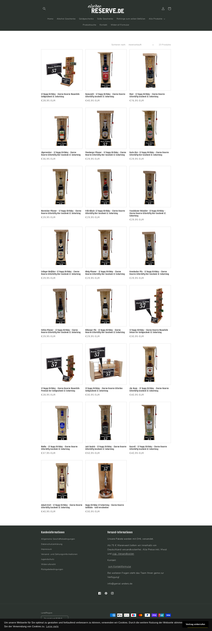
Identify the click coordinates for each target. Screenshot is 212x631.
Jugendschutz (47, 559)
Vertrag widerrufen (195, 624)
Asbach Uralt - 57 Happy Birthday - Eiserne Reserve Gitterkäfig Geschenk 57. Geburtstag (61, 506)
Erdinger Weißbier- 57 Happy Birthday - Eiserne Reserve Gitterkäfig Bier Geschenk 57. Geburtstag (61, 272)
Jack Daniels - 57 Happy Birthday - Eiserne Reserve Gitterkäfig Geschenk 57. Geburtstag (105, 447)
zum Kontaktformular (119, 566)
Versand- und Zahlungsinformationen (59, 554)
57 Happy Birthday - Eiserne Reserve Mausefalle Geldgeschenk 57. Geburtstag (60, 95)
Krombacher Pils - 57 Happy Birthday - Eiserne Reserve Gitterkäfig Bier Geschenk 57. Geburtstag (149, 272)
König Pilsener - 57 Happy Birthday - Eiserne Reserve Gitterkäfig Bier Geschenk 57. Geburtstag (105, 272)
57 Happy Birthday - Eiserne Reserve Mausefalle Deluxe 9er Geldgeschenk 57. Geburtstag (149, 331)
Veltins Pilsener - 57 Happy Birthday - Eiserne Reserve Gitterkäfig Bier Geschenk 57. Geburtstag (61, 331)
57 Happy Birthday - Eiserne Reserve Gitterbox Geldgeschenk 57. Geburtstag (104, 389)
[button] (44, 8)
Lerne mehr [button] (52, 626)
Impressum (46, 549)
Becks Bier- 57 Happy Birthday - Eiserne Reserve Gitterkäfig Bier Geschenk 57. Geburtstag (149, 153)
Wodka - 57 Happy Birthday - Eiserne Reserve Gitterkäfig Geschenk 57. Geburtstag (59, 447)
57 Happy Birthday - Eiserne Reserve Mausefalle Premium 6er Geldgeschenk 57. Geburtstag (60, 389)
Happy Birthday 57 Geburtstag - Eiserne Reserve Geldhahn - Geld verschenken (104, 506)
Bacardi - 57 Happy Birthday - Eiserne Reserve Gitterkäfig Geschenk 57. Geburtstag (148, 447)
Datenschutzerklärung (51, 544)
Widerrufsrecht (48, 564)
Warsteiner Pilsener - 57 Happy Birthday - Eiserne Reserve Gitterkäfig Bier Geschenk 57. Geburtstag (61, 212)
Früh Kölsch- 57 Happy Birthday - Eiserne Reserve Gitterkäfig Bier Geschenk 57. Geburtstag (105, 212)
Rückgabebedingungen (52, 569)
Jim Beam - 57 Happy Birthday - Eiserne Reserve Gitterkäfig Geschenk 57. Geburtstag (149, 389)
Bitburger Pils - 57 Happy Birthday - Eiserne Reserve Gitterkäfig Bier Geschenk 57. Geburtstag (105, 331)
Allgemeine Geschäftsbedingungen (58, 539)
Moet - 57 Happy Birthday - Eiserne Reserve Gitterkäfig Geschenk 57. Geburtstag (147, 95)
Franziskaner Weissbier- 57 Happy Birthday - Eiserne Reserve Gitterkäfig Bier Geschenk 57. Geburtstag (148, 213)
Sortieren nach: (118, 44)
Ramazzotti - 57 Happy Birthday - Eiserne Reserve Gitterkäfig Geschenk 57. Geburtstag (105, 95)
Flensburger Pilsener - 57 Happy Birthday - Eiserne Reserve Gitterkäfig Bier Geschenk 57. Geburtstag (105, 153)
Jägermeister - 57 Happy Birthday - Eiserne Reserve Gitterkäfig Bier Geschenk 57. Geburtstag (61, 153)
